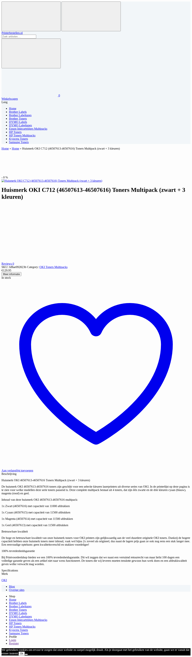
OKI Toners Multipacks (53, 267)
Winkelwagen (10, 98)
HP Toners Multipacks (22, 626)
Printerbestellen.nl (12, 32)
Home (5, 148)
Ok (21, 653)
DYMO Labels (18, 613)
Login (12, 640)
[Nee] (26, 654)
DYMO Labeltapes (20, 616)
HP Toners (15, 623)
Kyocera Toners (18, 630)
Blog (12, 586)
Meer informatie (11, 274)
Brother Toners (18, 609)
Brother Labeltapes (20, 606)
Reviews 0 (8, 263)
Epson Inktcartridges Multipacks (28, 619)
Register (14, 643)
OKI (4, 580)
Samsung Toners (19, 633)
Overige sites (16, 589)
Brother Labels (18, 603)
